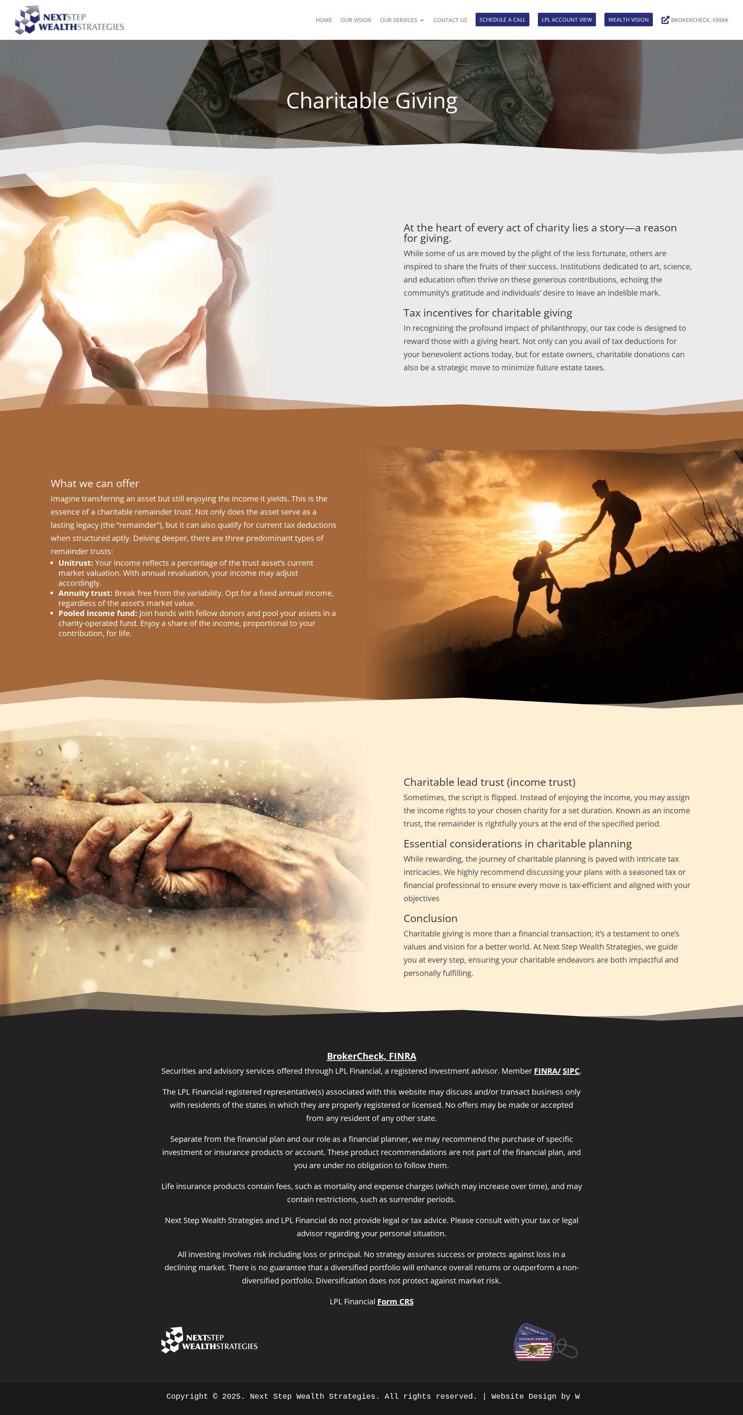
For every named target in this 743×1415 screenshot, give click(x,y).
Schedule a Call (502, 19)
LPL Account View (567, 19)
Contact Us (450, 20)
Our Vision (356, 20)
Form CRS (395, 1301)
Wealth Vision (628, 19)
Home (324, 20)
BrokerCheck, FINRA (699, 20)
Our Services (398, 20)
